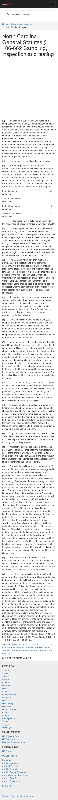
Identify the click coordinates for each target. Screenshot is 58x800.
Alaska (5, 673)
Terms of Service (10, 796)
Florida (5, 682)
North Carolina (9, 709)
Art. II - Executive (10, 766)
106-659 (11, 647)
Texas (5, 721)
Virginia (5, 724)
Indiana (5, 691)
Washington (7, 727)
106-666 (25, 650)
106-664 (7, 650)
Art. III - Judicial (9, 769)
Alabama (6, 670)
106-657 (43, 644)
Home (5, 24)
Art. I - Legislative (10, 763)
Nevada (6, 700)
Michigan (6, 697)
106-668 (43, 650)
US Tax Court (8, 739)
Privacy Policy (26, 796)
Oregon (5, 715)
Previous (16, 644)
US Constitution (9, 755)
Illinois (5, 688)
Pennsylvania (8, 718)
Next (9, 653)
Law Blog (6, 785)
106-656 (34, 644)
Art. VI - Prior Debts (11, 778)
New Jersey (7, 703)
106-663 (47, 647)
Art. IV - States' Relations (14, 772)
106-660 (20, 647)
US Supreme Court (11, 736)
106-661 (29, 647)
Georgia (6, 685)
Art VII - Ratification (11, 781)
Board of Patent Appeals (13, 742)
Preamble (6, 760)
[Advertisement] (29, 88)
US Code (6, 751)
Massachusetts (9, 694)
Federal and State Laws (22, 24)
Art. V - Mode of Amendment (15, 775)
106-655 (25, 644)
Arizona (5, 676)
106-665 (16, 650)
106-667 (34, 650)
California (6, 679)
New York (6, 706)
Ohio (4, 712)
